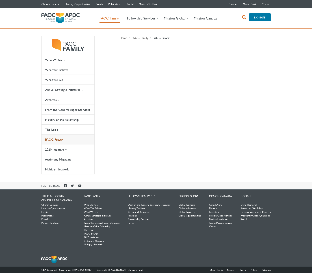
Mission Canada (220, 196)
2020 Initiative (55, 149)
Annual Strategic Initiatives (63, 90)
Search (243, 219)
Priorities (214, 211)
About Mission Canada (220, 222)
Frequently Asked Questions (255, 215)
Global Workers (187, 204)
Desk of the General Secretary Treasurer (149, 204)
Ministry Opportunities (77, 4)
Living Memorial (248, 204)
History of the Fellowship (62, 120)
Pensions (132, 215)
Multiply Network (57, 169)
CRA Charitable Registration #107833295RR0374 (66, 269)
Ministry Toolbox (148, 4)
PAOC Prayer (54, 139)
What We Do (54, 80)
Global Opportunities (190, 215)
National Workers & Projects (255, 211)
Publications (115, 4)
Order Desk (249, 4)
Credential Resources (139, 211)
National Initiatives (218, 219)
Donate (260, 17)
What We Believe (56, 70)
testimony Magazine (58, 159)
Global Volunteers (188, 208)
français (233, 4)
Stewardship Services (138, 219)
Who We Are (54, 60)
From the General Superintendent (68, 110)
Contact (266, 4)
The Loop (51, 129)
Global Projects (186, 211)
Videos (212, 226)
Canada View (215, 204)
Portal (130, 4)
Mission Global (189, 196)
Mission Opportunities (220, 215)
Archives (51, 100)
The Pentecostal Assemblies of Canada (60, 18)
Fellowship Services (141, 196)
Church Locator (50, 4)
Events (99, 4)
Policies (254, 269)
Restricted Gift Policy (251, 208)
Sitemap (267, 269)
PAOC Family (68, 45)
